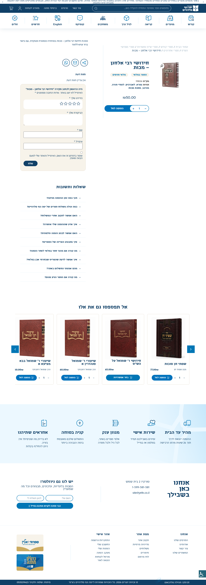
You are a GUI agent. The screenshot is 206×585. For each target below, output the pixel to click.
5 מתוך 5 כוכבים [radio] (61, 103)
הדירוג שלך (75, 98)
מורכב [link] (145, 88)
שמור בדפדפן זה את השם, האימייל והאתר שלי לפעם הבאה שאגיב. (55, 156)
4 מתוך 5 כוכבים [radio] (66, 103)
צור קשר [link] (76, 8)
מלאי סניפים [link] (119, 75)
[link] (202, 573)
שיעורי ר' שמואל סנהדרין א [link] (84, 362)
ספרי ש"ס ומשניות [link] (147, 47)
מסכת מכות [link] (134, 88)
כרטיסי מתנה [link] (50, 8)
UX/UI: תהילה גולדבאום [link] (177, 582)
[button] (203, 2)
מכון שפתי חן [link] (180, 370)
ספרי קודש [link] (167, 47)
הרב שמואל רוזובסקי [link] (87, 370)
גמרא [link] (139, 85)
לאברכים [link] (130, 85)
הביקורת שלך (74, 112)
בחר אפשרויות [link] (121, 377)
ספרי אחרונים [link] (171, 50)
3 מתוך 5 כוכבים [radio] (70, 103)
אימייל (78, 141)
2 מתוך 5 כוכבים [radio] (74, 103)
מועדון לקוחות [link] (32, 8)
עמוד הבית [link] (182, 47)
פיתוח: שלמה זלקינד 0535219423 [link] (34, 582)
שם (79, 130)
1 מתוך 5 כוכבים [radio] (78, 103)
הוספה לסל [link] (117, 108)
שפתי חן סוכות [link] (175, 363)
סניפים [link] (64, 8)
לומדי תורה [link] (118, 85)
